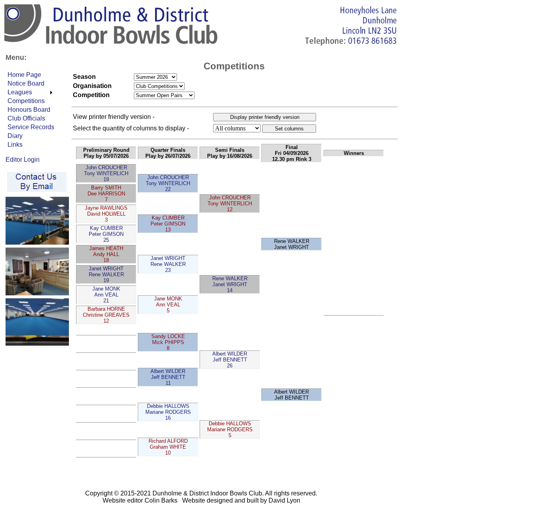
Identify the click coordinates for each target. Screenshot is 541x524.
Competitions (26, 101)
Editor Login (23, 159)
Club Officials (26, 118)
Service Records (31, 127)
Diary (15, 135)
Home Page (24, 74)
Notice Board (26, 83)
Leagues (20, 92)
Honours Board (29, 109)
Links (15, 144)
